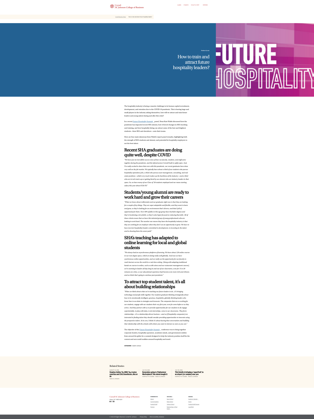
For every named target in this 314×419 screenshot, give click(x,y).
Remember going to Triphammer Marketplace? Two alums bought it (154, 373)
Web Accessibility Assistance (157, 417)
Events (190, 402)
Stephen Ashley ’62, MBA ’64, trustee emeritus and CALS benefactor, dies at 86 (124, 374)
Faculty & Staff (195, 5)
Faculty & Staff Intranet (193, 404)
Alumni (179, 5)
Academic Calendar (193, 399)
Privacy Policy (143, 417)
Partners (205, 5)
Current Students (154, 402)
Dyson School (170, 399)
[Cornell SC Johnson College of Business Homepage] (128, 397)
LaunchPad (191, 407)
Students (186, 5)
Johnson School (170, 404)
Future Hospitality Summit (143, 121)
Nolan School (170, 402)
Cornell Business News (120, 17)
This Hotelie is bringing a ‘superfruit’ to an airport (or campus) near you (189, 373)
